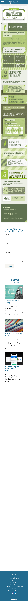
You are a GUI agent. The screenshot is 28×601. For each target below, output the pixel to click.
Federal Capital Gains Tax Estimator (12, 369)
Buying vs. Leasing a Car (13, 335)
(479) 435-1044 (16, 577)
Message (7, 252)
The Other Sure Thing (12, 302)
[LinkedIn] (15, 593)
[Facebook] (13, 593)
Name (7, 234)
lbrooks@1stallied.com (14, 591)
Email (6, 243)
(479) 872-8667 (15, 578)
